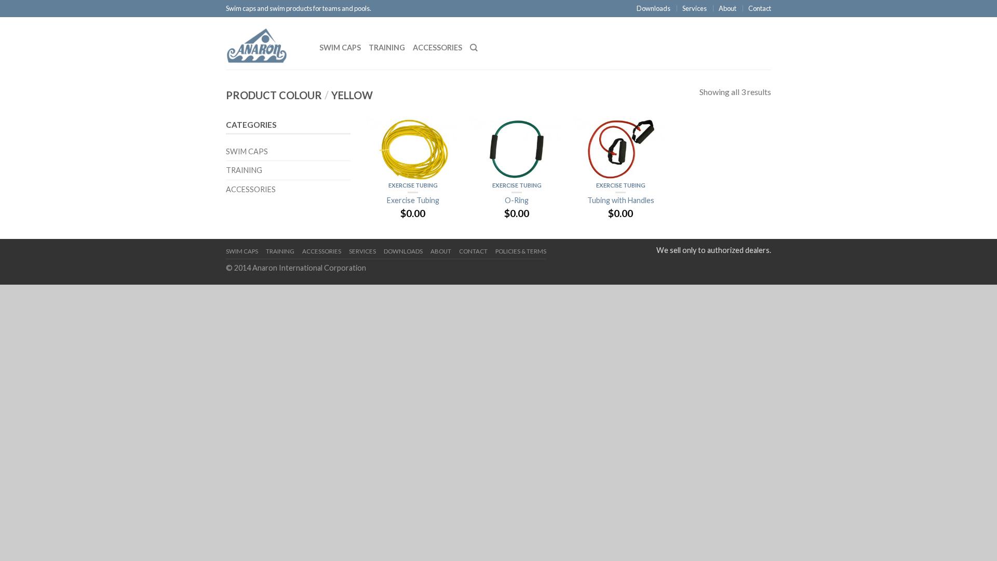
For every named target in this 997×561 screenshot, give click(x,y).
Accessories (437, 47)
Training (387, 47)
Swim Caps (340, 47)
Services (694, 8)
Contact (759, 8)
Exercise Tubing (413, 185)
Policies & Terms (520, 251)
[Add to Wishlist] (446, 131)
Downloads (653, 8)
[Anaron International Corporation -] (265, 43)
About (727, 8)
